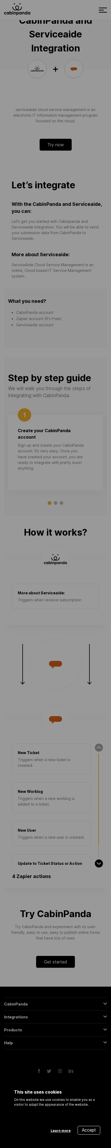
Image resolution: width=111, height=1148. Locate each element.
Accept (89, 1130)
